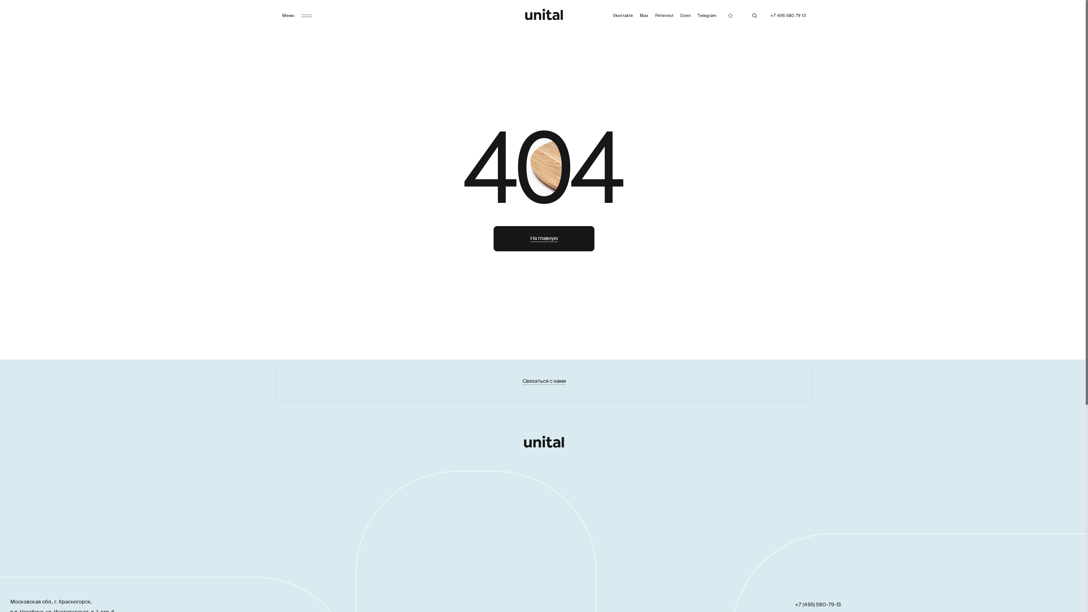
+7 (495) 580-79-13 (818, 604)
